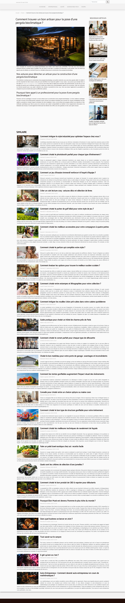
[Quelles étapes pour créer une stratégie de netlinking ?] (98, 70)
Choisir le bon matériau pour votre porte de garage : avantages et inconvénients (73, 356)
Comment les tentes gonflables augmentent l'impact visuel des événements (72, 374)
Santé (62, 7)
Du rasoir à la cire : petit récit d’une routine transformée (97, 60)
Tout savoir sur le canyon (50, 537)
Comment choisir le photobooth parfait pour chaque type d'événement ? (70, 154)
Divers (83, 7)
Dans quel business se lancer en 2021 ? (56, 519)
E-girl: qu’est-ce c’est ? (49, 555)
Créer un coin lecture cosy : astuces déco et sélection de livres (66, 190)
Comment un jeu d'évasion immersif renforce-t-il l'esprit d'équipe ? (68, 172)
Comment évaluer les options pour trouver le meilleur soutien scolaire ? (70, 265)
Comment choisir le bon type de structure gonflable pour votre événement (71, 410)
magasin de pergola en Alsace (30, 83)
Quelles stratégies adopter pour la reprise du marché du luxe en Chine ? (97, 123)
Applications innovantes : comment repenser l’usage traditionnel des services (96, 38)
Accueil (17, 13)
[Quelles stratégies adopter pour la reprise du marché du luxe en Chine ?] (98, 112)
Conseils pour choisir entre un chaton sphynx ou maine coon (65, 392)
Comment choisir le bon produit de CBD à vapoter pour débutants (68, 482)
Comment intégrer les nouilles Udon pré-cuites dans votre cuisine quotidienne (72, 301)
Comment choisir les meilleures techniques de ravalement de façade (68, 428)
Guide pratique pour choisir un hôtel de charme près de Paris (65, 320)
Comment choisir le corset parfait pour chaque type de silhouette (67, 338)
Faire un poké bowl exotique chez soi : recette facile (61, 446)
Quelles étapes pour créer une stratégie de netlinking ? (97, 80)
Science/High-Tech (73, 7)
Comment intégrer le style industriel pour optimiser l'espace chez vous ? (70, 136)
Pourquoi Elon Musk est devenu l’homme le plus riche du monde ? (67, 500)
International (53, 7)
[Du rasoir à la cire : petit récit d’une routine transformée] (98, 50)
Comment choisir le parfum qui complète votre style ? (62, 247)
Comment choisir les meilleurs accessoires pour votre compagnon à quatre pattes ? (74, 228)
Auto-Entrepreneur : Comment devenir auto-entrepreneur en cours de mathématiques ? (69, 574)
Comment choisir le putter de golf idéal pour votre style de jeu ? (67, 209)
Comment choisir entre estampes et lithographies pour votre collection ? (70, 283)
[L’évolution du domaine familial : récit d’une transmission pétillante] (98, 90)
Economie (42, 7)
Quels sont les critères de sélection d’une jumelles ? (61, 464)
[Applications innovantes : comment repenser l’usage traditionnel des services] (98, 28)
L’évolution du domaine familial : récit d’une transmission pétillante (98, 101)
